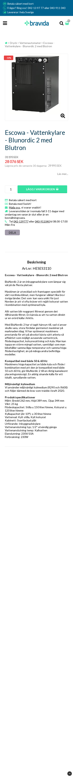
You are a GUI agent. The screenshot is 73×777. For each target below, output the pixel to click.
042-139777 (20, 221)
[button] (67, 23)
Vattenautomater (30, 42)
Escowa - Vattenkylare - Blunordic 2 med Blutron (29, 44)
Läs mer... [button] (62, 173)
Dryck (13, 42)
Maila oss (14, 207)
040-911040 (42, 221)
